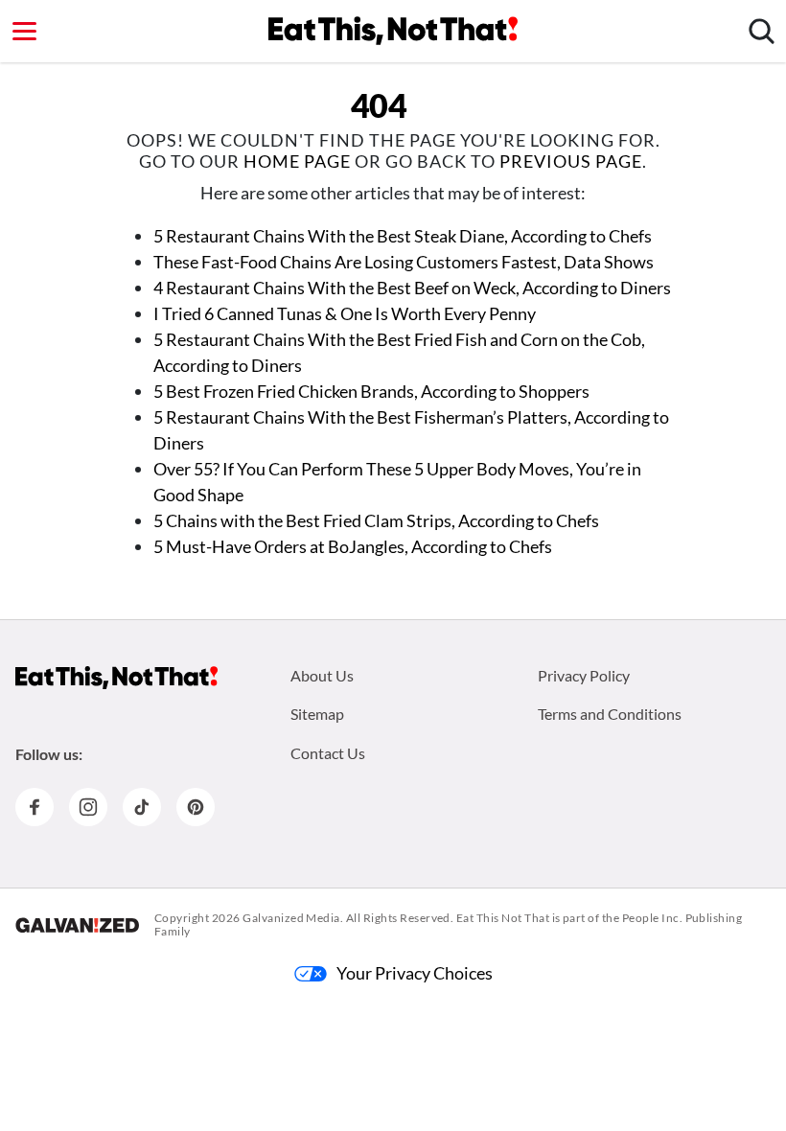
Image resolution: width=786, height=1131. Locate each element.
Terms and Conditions (610, 713)
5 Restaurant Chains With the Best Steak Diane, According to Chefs (402, 235)
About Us (322, 675)
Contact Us (327, 753)
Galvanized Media (291, 918)
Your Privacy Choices (414, 972)
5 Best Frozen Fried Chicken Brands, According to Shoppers (371, 391)
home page (297, 161)
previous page (570, 161)
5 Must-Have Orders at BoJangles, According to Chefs (352, 546)
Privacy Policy (584, 675)
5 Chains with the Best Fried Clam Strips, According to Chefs (376, 520)
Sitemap (317, 713)
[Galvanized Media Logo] (77, 925)
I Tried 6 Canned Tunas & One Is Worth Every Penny (344, 313)
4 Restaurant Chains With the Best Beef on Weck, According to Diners (412, 287)
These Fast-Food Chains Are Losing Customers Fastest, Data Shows (403, 261)
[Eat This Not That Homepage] (393, 31)
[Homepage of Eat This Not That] (116, 677)
